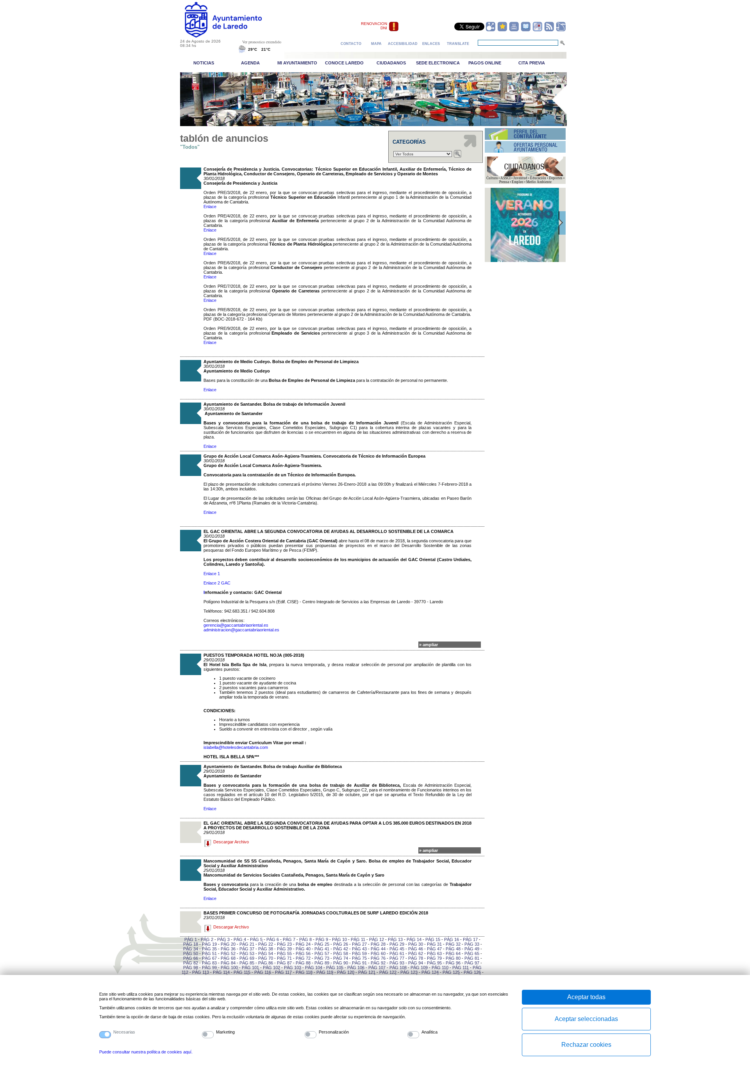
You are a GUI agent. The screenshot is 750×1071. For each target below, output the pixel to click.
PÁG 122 (387, 972)
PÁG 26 (340, 944)
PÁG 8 (305, 939)
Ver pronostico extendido (261, 42)
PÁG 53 (246, 953)
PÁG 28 (378, 944)
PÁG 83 (209, 963)
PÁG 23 (284, 944)
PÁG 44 (378, 948)
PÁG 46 (415, 948)
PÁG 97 (471, 963)
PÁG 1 (190, 939)
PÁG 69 (246, 958)
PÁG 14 (414, 939)
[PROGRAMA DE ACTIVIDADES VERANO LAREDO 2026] (525, 261)
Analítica (429, 1032)
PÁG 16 (451, 939)
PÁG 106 (355, 967)
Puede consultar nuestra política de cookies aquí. (146, 1052)
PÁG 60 (378, 953)
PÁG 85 (246, 963)
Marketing (225, 1032)
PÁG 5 (256, 939)
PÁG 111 (460, 967)
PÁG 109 (419, 967)
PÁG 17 (470, 939)
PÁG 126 (472, 972)
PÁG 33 (471, 944)
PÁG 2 (207, 939)
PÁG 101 (250, 967)
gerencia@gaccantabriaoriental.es (236, 625)
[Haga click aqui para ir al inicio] (232, 36)
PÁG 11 (358, 939)
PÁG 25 (321, 944)
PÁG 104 (313, 967)
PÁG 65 (471, 953)
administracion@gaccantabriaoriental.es (241, 629)
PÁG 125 (451, 972)
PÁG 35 (209, 948)
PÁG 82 (190, 963)
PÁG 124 (430, 972)
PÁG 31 (434, 944)
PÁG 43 (359, 948)
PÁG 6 (272, 939)
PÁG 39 (284, 948)
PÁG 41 (321, 948)
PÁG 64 (453, 953)
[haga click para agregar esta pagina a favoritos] (502, 30)
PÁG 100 (229, 967)
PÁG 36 (228, 948)
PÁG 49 (471, 948)
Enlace (210, 206)
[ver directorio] (526, 30)
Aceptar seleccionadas (586, 1019)
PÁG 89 (321, 963)
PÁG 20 (228, 944)
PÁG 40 (303, 948)
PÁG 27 (359, 944)
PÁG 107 (377, 967)
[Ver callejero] (537, 30)
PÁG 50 (190, 953)
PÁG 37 (246, 948)
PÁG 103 (292, 967)
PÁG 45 (396, 948)
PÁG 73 (321, 958)
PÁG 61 (396, 953)
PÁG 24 (303, 944)
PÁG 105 (334, 967)
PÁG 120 (345, 972)
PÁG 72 (303, 958)
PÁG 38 (265, 948)
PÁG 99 (209, 967)
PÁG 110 (440, 967)
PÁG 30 (415, 944)
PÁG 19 (209, 944)
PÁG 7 (289, 939)
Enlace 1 (212, 573)
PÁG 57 (321, 953)
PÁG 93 (396, 963)
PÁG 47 (434, 948)
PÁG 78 (415, 958)
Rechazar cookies (586, 1044)
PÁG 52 (228, 953)
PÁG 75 (359, 958)
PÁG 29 (396, 944)
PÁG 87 (284, 963)
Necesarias (124, 1032)
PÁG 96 (453, 963)
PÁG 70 (265, 958)
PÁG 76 (378, 958)
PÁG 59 (359, 953)
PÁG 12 (376, 939)
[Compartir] (491, 30)
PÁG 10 (339, 939)
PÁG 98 (190, 967)
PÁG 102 (271, 967)
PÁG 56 (303, 953)
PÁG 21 (246, 944)
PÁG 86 (265, 963)
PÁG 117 (283, 972)
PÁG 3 (223, 939)
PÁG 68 (228, 958)
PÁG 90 (340, 963)
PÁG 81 (471, 958)
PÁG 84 (228, 963)
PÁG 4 (240, 939)
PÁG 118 (304, 972)
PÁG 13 (395, 939)
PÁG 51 (209, 953)
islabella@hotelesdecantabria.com (236, 747)
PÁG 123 (409, 972)
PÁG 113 (200, 972)
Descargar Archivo (231, 841)
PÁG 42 (340, 948)
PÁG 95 (434, 963)
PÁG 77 (396, 958)
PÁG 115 (242, 972)
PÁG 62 (415, 953)
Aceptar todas (586, 997)
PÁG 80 (453, 958)
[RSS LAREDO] (549, 30)
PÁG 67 (209, 958)
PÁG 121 (366, 972)
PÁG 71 (284, 958)
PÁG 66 (190, 958)
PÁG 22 (265, 944)
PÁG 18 (190, 944)
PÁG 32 (453, 944)
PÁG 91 (359, 963)
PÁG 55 (284, 953)
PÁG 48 (453, 948)
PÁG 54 (265, 953)
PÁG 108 (398, 967)
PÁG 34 (190, 948)
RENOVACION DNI (374, 25)
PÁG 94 (415, 963)
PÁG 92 (378, 963)
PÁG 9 (322, 939)
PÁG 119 (324, 972)
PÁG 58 (340, 953)
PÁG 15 (432, 939)
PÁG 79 (434, 958)
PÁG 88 (303, 963)
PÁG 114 (221, 972)
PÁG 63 (434, 953)
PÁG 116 (262, 972)
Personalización (334, 1032)
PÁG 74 (340, 958)
